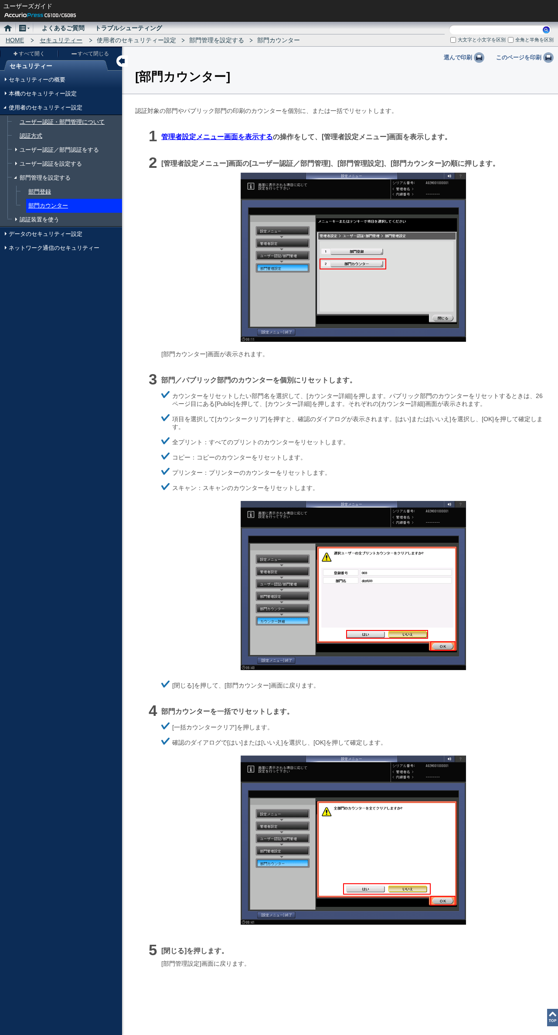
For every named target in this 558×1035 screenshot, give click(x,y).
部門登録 (39, 191)
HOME (15, 40)
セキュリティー (61, 40)
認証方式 (31, 136)
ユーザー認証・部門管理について (62, 122)
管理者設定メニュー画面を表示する (217, 136)
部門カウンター (48, 205)
